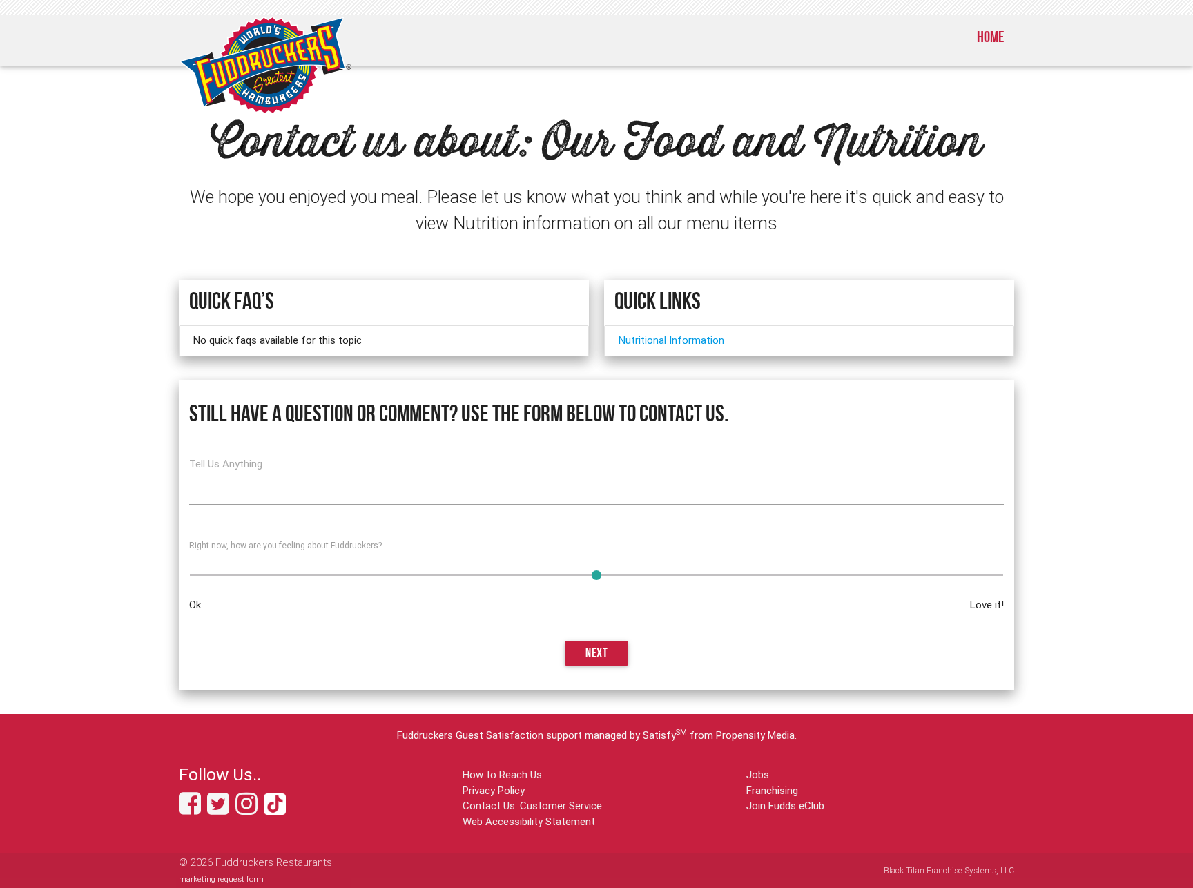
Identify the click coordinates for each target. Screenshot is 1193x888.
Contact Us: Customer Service (532, 805)
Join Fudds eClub (785, 805)
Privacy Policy (494, 790)
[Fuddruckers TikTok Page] (275, 808)
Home (990, 38)
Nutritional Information (671, 340)
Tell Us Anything (225, 463)
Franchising (772, 790)
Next (596, 654)
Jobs (757, 774)
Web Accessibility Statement (529, 821)
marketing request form (221, 879)
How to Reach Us (502, 774)
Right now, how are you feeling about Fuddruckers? (285, 545)
